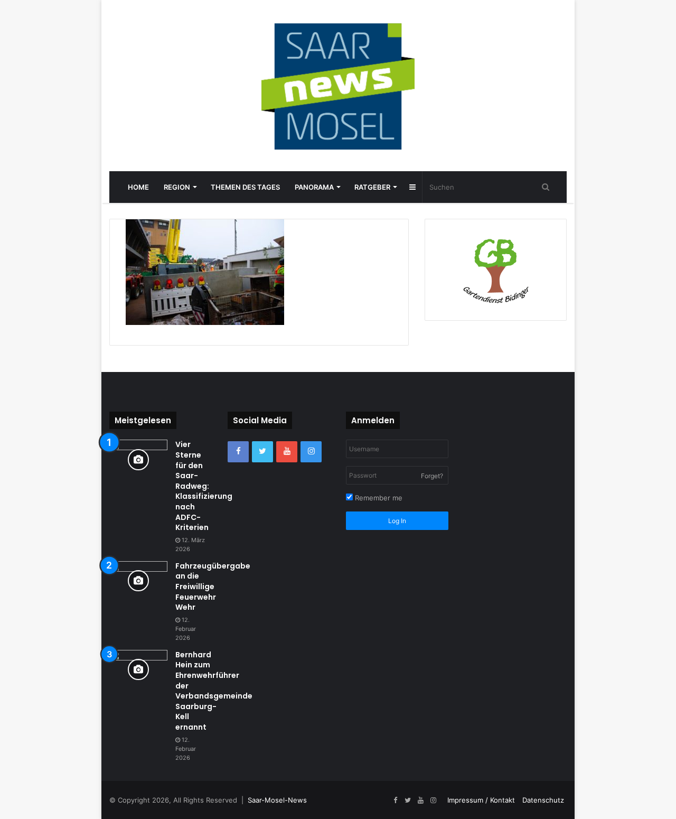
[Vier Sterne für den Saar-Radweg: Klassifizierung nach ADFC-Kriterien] (138, 459)
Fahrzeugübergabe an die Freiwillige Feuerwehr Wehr (212, 586)
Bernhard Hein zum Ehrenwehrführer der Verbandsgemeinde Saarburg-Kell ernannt (213, 690)
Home (138, 187)
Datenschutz (543, 800)
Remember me (377, 498)
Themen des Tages (245, 187)
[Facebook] (238, 451)
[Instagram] (311, 451)
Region (177, 187)
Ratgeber (372, 187)
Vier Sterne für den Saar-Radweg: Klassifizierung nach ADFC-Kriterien (203, 486)
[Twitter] (262, 451)
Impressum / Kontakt (481, 800)
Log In (397, 521)
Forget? (432, 476)
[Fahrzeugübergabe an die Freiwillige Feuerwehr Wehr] (138, 581)
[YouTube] (286, 451)
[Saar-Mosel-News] (338, 85)
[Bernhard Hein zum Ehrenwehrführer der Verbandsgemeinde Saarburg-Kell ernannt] (138, 670)
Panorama (314, 187)
